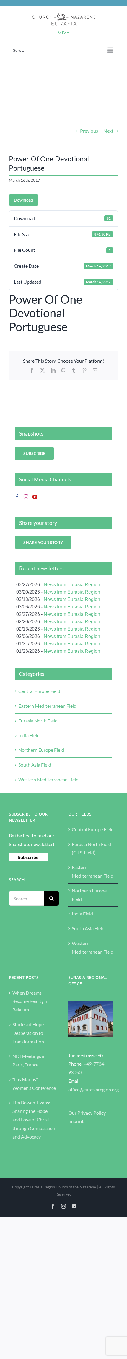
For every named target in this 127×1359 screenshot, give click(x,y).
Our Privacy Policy (87, 1113)
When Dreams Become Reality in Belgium (30, 1001)
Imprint (76, 1121)
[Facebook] (17, 496)
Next (108, 131)
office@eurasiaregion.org (93, 1089)
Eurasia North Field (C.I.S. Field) (91, 848)
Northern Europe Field (41, 750)
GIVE (63, 32)
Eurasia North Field (38, 720)
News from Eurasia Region (72, 584)
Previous (89, 131)
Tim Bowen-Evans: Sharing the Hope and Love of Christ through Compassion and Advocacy (33, 1119)
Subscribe (28, 857)
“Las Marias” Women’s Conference (34, 1084)
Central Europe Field (39, 691)
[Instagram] (26, 496)
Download (23, 199)
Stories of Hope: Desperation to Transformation (28, 1033)
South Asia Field (34, 764)
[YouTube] (34, 496)
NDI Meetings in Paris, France (29, 1060)
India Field (29, 735)
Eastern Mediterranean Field (47, 706)
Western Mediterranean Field (48, 779)
